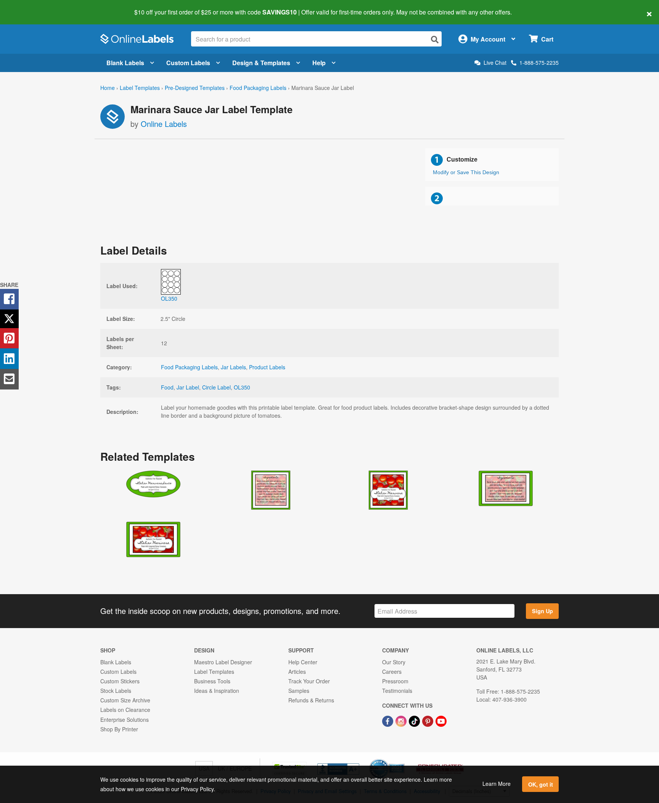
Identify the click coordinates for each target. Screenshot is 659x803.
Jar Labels (233, 367)
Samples (298, 690)
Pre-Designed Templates (195, 87)
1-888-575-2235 (539, 62)
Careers (392, 671)
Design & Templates (261, 62)
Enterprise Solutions (124, 719)
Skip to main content (27, 7)
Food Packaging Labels (258, 87)
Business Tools (212, 681)
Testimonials (397, 690)
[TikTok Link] (415, 720)
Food (167, 387)
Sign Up (542, 611)
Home (107, 87)
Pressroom (395, 681)
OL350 (242, 387)
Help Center (302, 662)
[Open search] (435, 39)
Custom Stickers (120, 681)
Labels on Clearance (125, 709)
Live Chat (495, 63)
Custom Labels (188, 62)
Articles (297, 671)
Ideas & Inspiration (216, 690)
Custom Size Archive (125, 700)
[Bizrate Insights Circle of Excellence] (402, 759)
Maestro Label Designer (223, 662)
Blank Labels (125, 62)
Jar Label (188, 387)
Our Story (393, 662)
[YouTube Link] (441, 720)
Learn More (496, 783)
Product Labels (267, 367)
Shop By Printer (119, 729)
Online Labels (164, 123)
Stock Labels (115, 690)
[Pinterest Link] (428, 720)
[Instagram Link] (401, 720)
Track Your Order (309, 681)
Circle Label (216, 387)
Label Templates (140, 87)
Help (319, 62)
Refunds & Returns (311, 700)
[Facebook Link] (388, 720)
